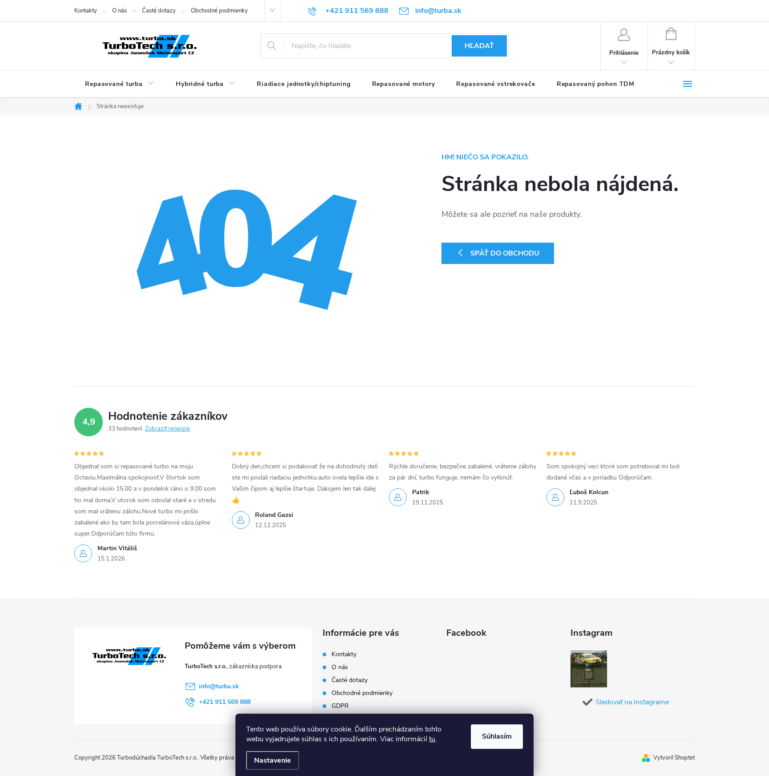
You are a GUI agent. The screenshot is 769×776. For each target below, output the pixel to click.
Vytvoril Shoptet (674, 758)
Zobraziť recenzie (167, 429)
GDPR (340, 706)
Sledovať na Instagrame (632, 702)
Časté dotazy (159, 11)
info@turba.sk (219, 686)
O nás (119, 11)
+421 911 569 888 (225, 702)
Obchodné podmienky (219, 11)
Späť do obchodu (504, 253)
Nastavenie (272, 760)
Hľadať (479, 46)
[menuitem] (119, 84)
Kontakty (85, 11)
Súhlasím (497, 736)
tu (432, 739)
